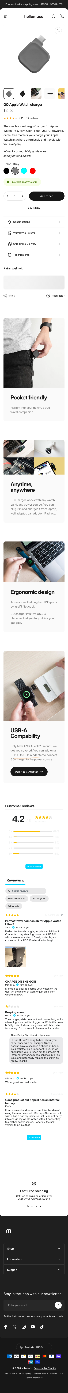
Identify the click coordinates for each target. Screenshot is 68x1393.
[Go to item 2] (36, 93)
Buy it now (34, 207)
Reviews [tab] (15, 880)
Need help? (58, 295)
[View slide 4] (40, 1206)
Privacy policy (25, 1373)
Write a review (34, 866)
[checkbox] (13, 906)
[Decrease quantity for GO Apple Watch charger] (7, 196)
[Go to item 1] (22, 93)
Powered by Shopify (45, 1368)
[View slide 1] (28, 1206)
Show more (34, 1137)
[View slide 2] (32, 1206)
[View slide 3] (36, 1206)
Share (11, 295)
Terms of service (40, 1373)
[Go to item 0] (8, 93)
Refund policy (11, 1373)
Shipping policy (56, 1373)
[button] (34, 831)
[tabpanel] (34, 1016)
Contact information (34, 1378)
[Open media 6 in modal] (58, 30)
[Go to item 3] (49, 93)
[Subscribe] (58, 1305)
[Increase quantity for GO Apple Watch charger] (22, 196)
